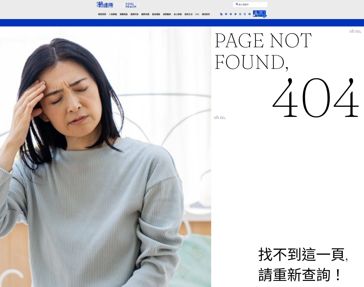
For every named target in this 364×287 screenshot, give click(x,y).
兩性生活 (189, 14)
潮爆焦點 (124, 14)
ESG (197, 14)
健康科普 (134, 14)
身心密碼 (178, 14)
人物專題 (113, 14)
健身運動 (156, 14)
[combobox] (250, 4)
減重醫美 (167, 14)
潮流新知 (206, 14)
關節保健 (145, 14)
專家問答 (102, 14)
